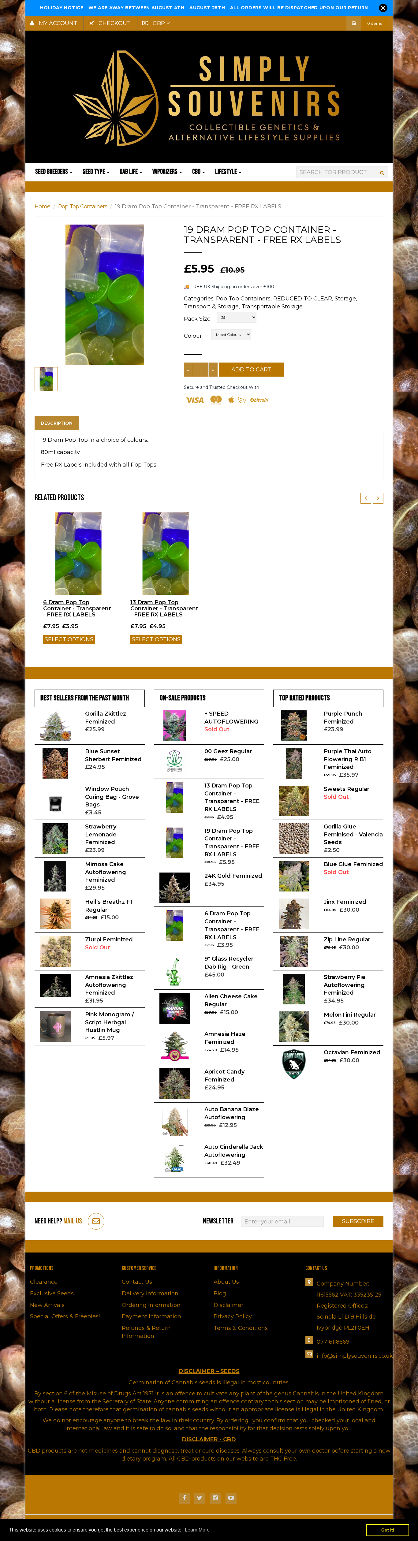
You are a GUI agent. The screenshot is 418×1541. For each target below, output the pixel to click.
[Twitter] (199, 1498)
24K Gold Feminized (233, 876)
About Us (226, 1282)
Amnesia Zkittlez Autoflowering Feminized (109, 985)
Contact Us (137, 1282)
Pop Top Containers (82, 206)
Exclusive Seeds (52, 1293)
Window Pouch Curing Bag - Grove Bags (112, 797)
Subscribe (358, 1221)
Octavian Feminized (352, 1052)
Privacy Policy (233, 1316)
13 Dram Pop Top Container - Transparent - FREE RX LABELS (164, 608)
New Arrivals (47, 1305)
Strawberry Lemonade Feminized (101, 834)
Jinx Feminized (345, 902)
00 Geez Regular (228, 751)
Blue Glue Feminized (353, 864)
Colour (193, 336)
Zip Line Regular (347, 939)
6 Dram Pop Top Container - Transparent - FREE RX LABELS (77, 608)
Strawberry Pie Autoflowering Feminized (344, 985)
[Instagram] (215, 1498)
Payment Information (151, 1316)
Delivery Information (150, 1293)
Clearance (44, 1282)
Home (42, 206)
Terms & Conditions (241, 1328)
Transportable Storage (272, 306)
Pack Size (197, 318)
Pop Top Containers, (244, 298)
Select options (69, 639)
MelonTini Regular (350, 1014)
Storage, (346, 298)
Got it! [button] (387, 1530)
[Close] (383, 8)
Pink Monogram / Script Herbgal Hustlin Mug (109, 1022)
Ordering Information (151, 1305)
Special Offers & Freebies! (65, 1316)
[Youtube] (231, 1498)
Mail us (72, 1221)
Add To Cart (251, 369)
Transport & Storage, (212, 306)
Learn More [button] (197, 1529)
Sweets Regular (346, 789)
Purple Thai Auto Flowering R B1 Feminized (347, 759)
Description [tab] (57, 423)
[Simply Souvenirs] (209, 98)
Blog (220, 1293)
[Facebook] (184, 1498)
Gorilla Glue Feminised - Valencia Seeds (353, 834)
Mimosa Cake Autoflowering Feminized (105, 872)
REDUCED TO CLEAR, (303, 298)
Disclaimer (228, 1305)
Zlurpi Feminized (109, 939)
